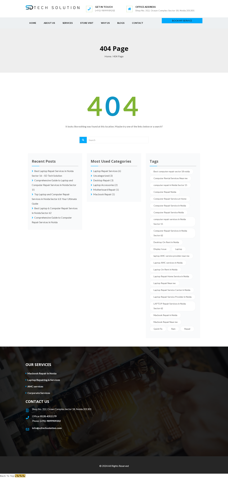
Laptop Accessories (103, 184)
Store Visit (86, 23)
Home (32, 23)
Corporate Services (38, 392)
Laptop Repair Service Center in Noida (172, 290)
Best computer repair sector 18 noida (172, 171)
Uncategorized (101, 175)
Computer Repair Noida (165, 192)
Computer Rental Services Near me (171, 178)
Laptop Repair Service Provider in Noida (173, 296)
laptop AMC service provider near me (171, 256)
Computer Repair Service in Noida (170, 205)
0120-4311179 (48, 416)
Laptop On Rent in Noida (165, 269)
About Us (49, 23)
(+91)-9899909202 (50, 420)
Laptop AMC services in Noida (168, 262)
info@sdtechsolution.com (47, 427)
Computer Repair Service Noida (169, 212)
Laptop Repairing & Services (43, 379)
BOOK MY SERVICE (182, 20)
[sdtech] (53, 7)
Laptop (178, 249)
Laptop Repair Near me (165, 283)
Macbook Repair (102, 194)
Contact (137, 23)
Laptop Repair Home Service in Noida (171, 276)
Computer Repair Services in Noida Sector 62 (170, 233)
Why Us (105, 23)
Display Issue (160, 249)
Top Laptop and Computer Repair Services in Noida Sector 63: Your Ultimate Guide (54, 199)
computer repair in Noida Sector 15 (170, 185)
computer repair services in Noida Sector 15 (170, 221)
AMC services (35, 386)
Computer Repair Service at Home (170, 198)
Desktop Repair (101, 180)
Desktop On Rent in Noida (166, 242)
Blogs (120, 23)
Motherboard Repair (104, 189)
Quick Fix (158, 328)
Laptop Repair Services (105, 170)
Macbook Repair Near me (166, 322)
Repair (187, 328)
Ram (173, 328)
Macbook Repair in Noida (165, 315)
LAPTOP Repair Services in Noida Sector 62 (170, 306)
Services (68, 23)
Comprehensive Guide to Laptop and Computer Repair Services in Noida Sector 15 (54, 185)
